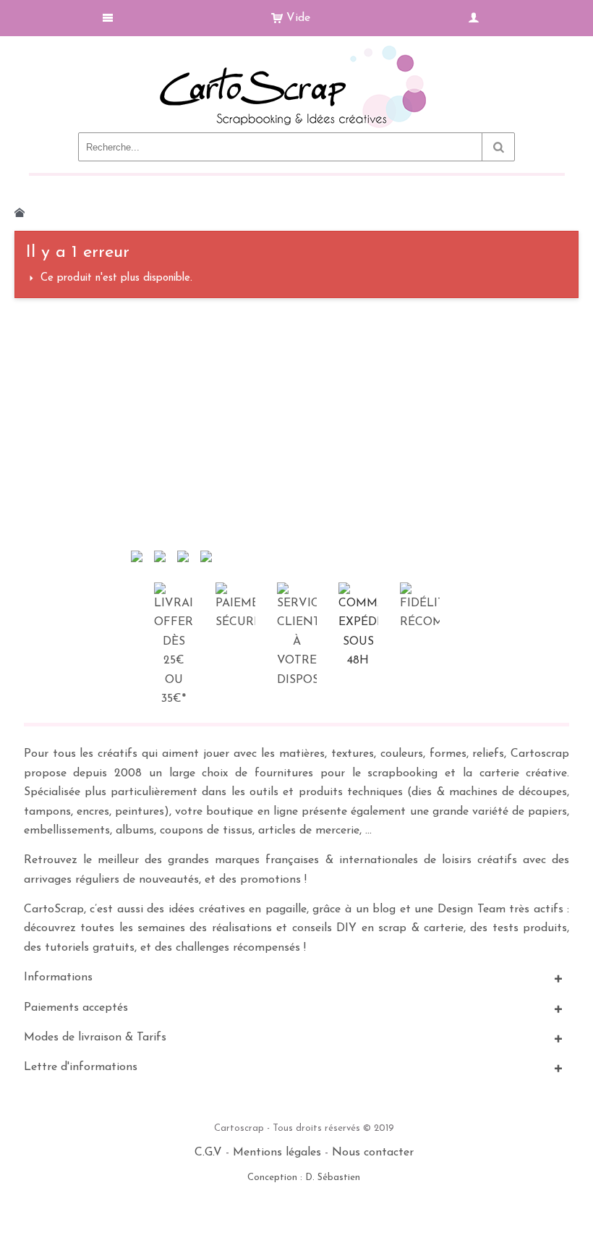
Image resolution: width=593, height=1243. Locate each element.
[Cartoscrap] (297, 51)
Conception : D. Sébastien (303, 1177)
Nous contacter (373, 1152)
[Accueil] (19, 213)
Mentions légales (277, 1152)
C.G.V (208, 1152)
